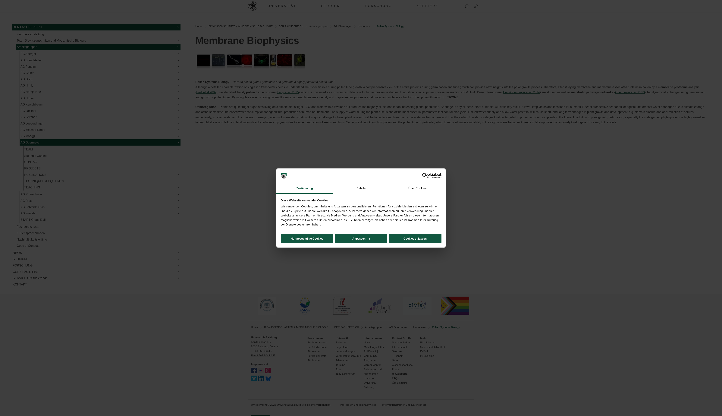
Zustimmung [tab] (304, 188)
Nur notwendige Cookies (307, 238)
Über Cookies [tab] (417, 188)
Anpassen (359, 238)
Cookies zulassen (415, 238)
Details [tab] (361, 188)
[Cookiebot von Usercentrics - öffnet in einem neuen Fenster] (425, 175)
